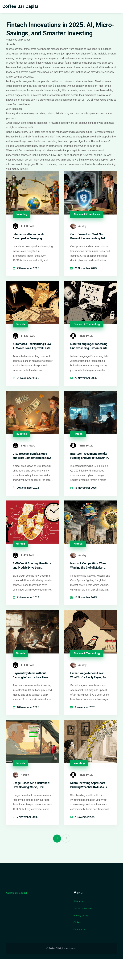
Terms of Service (83, 908)
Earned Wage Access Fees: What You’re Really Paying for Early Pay (88, 675)
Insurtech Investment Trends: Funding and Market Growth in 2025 (89, 456)
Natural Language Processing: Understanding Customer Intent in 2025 (90, 346)
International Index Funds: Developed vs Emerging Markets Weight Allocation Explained (29, 236)
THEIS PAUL (28, 226)
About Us (78, 901)
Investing (21, 214)
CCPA (77, 922)
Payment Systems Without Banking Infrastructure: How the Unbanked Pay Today (33, 675)
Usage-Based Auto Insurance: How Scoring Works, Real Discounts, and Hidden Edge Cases (31, 785)
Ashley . (83, 226)
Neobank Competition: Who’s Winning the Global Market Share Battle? (88, 565)
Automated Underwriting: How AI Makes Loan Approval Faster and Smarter (32, 346)
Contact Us (79, 929)
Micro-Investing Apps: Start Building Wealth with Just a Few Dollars (90, 785)
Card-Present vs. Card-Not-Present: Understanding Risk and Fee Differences (88, 236)
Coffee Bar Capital (21, 6)
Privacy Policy (81, 915)
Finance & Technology (87, 324)
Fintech (20, 324)
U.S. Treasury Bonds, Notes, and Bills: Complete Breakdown (32, 455)
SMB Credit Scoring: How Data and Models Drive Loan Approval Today (32, 565)
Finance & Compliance (87, 214)
